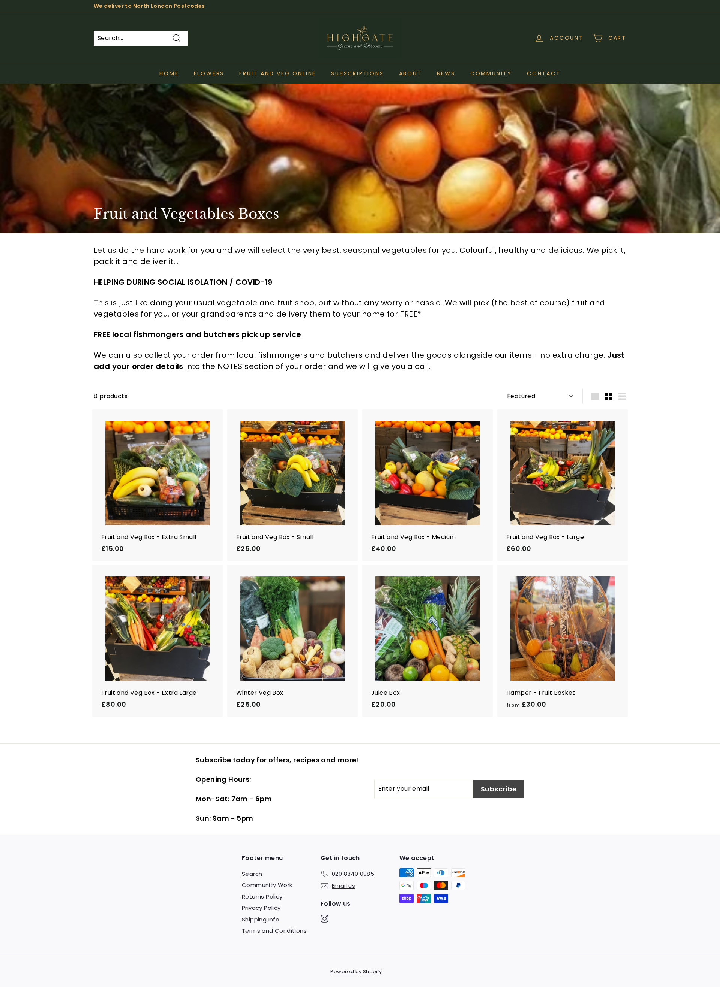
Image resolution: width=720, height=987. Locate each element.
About (410, 73)
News (446, 73)
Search (252, 874)
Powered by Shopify (356, 971)
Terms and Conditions (274, 931)
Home (168, 73)
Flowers (209, 73)
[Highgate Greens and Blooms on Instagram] (324, 918)
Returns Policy (262, 896)
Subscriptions (357, 73)
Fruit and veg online (277, 73)
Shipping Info (260, 919)
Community (491, 73)
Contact (544, 73)
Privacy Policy (261, 908)
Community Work (267, 885)
